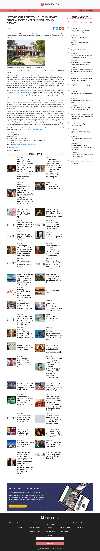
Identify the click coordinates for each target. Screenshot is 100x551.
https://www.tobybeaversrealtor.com (30, 130)
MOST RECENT (17, 10)
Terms (20, 528)
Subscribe (50, 543)
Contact (80, 528)
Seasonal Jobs (50, 532)
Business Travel (35, 532)
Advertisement (65, 528)
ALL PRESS (27, 10)
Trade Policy (65, 532)
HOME (9, 10)
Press (50, 528)
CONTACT (34, 10)
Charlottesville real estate (30, 128)
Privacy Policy (35, 528)
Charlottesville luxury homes (25, 90)
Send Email (13, 137)
